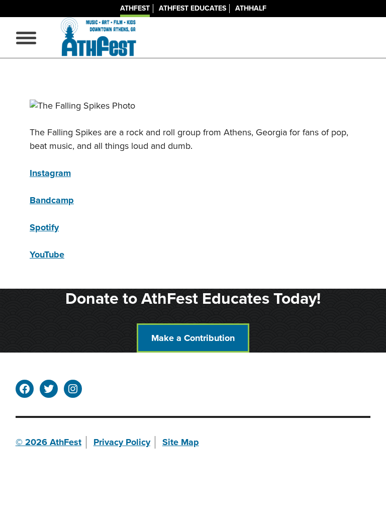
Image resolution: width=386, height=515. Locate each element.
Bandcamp (52, 200)
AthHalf (250, 8)
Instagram (50, 173)
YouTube (47, 254)
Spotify (44, 227)
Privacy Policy (121, 442)
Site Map (180, 442)
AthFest (135, 8)
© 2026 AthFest (48, 442)
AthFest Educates (192, 8)
